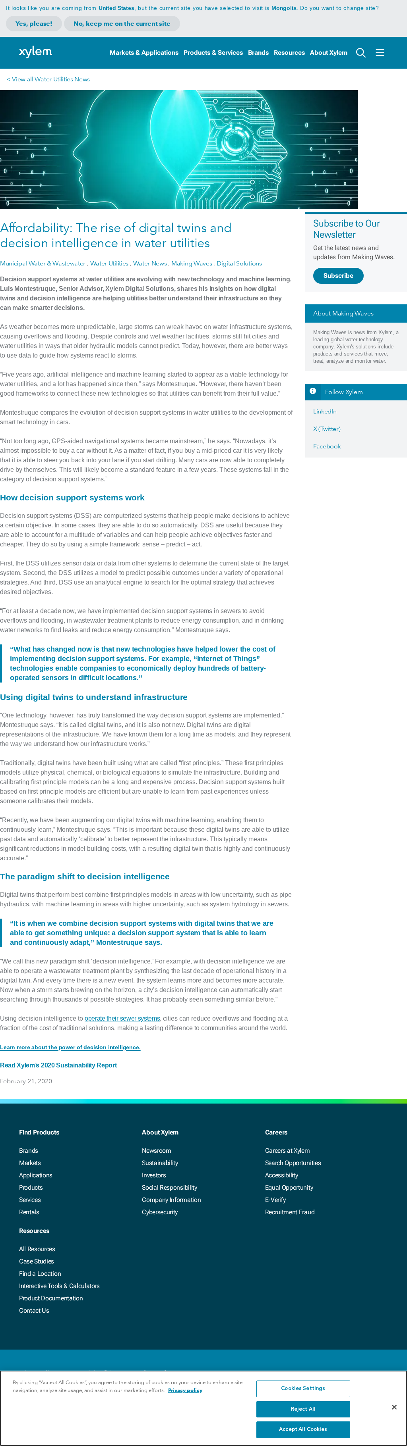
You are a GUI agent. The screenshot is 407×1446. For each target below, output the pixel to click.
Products (31, 1187)
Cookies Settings (303, 1388)
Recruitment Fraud (290, 1212)
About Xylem (328, 52)
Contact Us (34, 1310)
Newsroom (156, 1150)
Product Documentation (51, 1298)
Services (30, 1200)
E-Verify (275, 1200)
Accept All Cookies (303, 1429)
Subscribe (338, 275)
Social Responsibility (169, 1187)
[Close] (394, 1407)
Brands (258, 52)
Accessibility (281, 1175)
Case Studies (36, 1261)
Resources (289, 52)
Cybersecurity (160, 1212)
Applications (35, 1175)
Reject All (303, 1409)
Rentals (29, 1212)
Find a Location (40, 1273)
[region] (203, 1408)
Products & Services (213, 52)
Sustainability (160, 1163)
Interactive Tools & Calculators (59, 1286)
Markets (30, 1163)
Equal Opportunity (289, 1187)
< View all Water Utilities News (48, 79)
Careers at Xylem (287, 1150)
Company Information (171, 1200)
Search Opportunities (293, 1163)
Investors (154, 1175)
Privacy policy (185, 1390)
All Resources (37, 1249)
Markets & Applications (144, 52)
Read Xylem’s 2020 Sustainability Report (58, 1065)
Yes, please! (34, 23)
